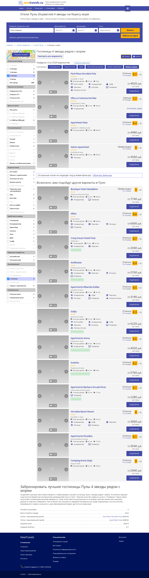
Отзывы (56, 561)
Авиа (21, 8)
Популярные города (60, 541)
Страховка (50, 8)
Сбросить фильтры (82, 63)
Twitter (121, 541)
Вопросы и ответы (59, 557)
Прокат (61, 8)
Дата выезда (81, 26)
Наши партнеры (26, 555)
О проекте (24, 547)
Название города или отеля (19, 26)
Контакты (23, 558)
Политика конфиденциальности (64, 549)
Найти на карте (130, 35)
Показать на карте (21, 55)
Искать (130, 30)
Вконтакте (122, 537)
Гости (101, 26)
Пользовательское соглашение (64, 553)
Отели (29, 8)
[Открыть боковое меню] (127, 8)
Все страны (57, 545)
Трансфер (39, 8)
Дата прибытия (60, 26)
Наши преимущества (28, 551)
